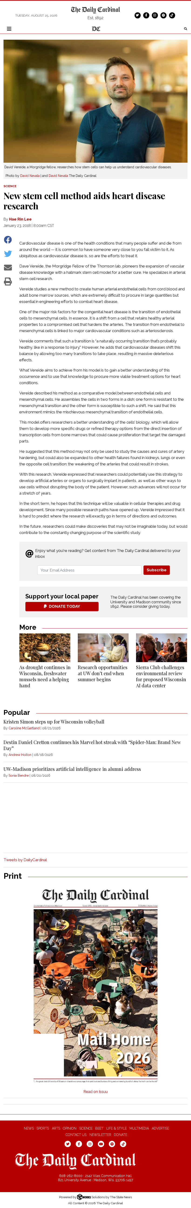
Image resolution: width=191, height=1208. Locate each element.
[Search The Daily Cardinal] (185, 28)
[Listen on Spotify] (163, 15)
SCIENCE (10, 186)
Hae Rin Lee (20, 219)
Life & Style (116, 1128)
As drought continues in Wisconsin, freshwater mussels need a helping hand (45, 676)
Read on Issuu (95, 1091)
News (29, 1128)
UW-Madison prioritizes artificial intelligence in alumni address (72, 769)
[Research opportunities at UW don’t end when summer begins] (103, 647)
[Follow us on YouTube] (101, 1144)
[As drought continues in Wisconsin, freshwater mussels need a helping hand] (44, 647)
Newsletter (100, 1135)
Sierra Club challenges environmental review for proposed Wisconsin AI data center (161, 676)
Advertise (160, 1128)
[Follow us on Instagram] (155, 15)
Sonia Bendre (19, 775)
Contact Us (76, 1135)
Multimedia (139, 1128)
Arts (56, 1128)
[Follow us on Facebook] (146, 15)
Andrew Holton (20, 755)
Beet (99, 1128)
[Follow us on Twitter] (137, 15)
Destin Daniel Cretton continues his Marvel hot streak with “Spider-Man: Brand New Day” (92, 745)
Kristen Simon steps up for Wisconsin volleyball (53, 721)
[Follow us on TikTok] (172, 15)
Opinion (69, 1128)
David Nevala (30, 176)
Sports (43, 1128)
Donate (120, 1135)
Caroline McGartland (24, 728)
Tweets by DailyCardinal (25, 859)
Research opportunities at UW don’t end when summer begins (102, 673)
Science (85, 1128)
